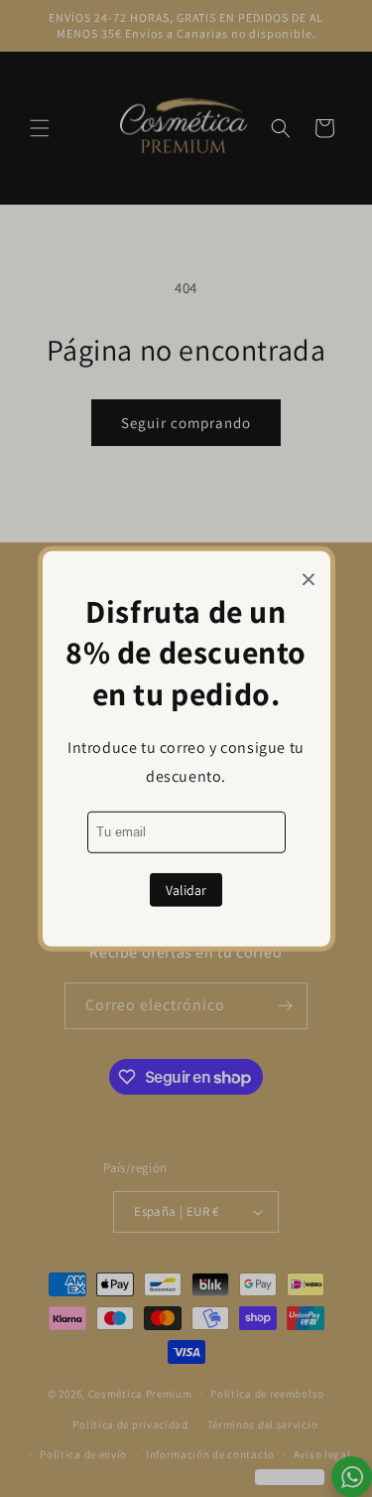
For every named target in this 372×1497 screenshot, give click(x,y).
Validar (186, 890)
